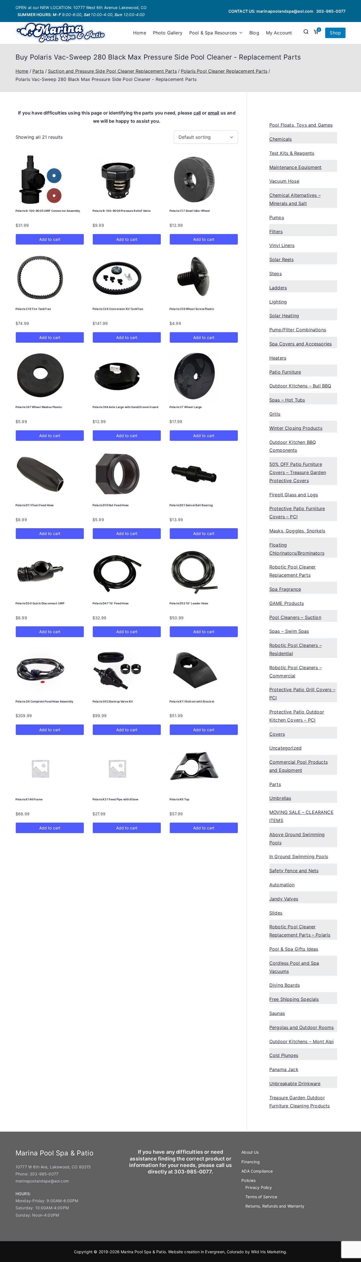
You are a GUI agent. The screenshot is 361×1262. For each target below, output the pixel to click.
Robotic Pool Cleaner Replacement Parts (292, 571)
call (197, 113)
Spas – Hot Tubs (287, 400)
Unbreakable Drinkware (294, 1083)
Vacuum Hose (284, 181)
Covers (277, 734)
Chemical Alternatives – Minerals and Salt (295, 199)
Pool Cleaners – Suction (295, 617)
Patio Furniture (285, 372)
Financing (250, 1161)
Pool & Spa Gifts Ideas (293, 949)
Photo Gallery (167, 33)
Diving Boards (284, 985)
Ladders (278, 287)
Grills (274, 414)
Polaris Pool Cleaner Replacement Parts (224, 71)
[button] (240, 33)
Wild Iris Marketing (268, 1251)
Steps (275, 273)
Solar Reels (281, 259)
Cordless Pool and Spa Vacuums (294, 967)
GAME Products (286, 603)
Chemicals (280, 139)
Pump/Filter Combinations (297, 329)
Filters (276, 231)
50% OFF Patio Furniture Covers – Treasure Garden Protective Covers (297, 472)
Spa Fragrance (285, 589)
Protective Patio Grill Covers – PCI (302, 694)
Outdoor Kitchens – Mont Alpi (301, 1041)
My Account (279, 33)
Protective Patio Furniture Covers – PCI (297, 512)
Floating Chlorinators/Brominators (296, 549)
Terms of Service (261, 1196)
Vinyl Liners (281, 245)
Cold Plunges (283, 1055)
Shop (335, 33)
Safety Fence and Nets (293, 870)
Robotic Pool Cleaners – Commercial (295, 672)
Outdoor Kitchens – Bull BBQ (300, 386)
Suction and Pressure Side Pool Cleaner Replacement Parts (112, 71)
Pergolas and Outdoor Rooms (301, 1027)
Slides (275, 913)
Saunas (277, 1013)
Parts (38, 71)
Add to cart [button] (50, 239)
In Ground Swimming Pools (298, 856)
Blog (254, 33)
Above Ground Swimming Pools (297, 838)
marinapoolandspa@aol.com (285, 11)
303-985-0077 (330, 11)
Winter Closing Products (295, 428)
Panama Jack (283, 1069)
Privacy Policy (258, 1187)
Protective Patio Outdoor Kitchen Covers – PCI (296, 716)
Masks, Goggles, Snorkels (297, 531)
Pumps (276, 217)
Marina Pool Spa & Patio (143, 1251)
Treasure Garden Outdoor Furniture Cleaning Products (299, 1102)
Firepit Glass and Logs (293, 494)
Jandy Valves (283, 899)
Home (139, 33)
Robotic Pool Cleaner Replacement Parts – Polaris (299, 931)
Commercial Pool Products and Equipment (298, 766)
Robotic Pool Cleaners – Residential (295, 649)
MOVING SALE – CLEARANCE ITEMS (301, 816)
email (213, 113)
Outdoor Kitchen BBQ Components (292, 446)
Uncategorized (285, 748)
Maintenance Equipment (295, 167)
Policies (248, 1180)
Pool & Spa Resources (213, 33)
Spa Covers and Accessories (300, 344)
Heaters (277, 358)
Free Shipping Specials (294, 999)
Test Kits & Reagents (291, 153)
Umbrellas (280, 798)
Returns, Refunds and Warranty (274, 1206)
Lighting (278, 302)
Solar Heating (284, 315)
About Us (250, 1152)
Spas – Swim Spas (289, 631)
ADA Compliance (257, 1171)
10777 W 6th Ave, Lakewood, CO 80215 (53, 1166)
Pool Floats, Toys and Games (301, 125)
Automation (282, 884)
